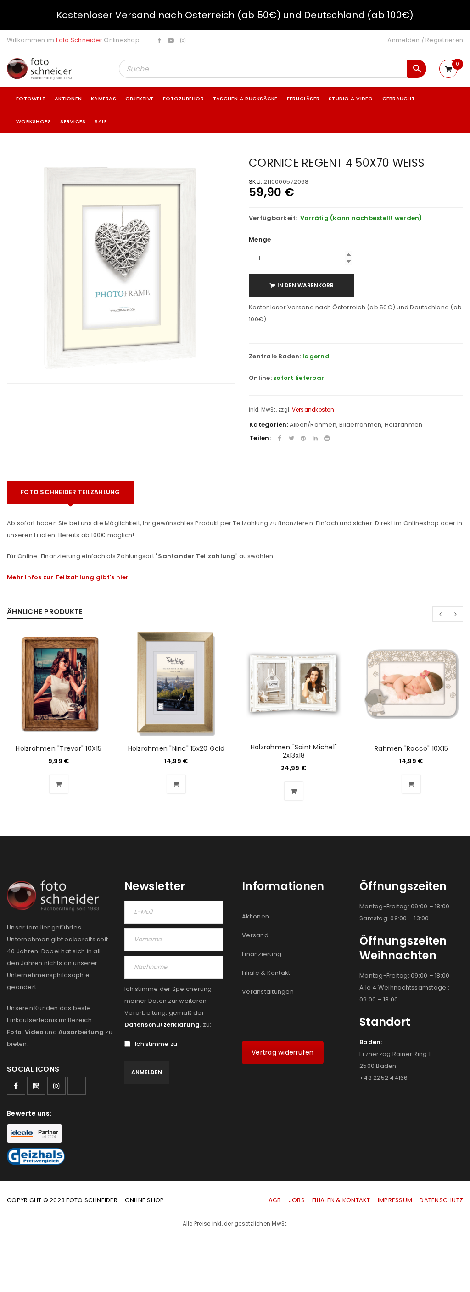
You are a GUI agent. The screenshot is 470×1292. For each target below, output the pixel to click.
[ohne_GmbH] (56, 896)
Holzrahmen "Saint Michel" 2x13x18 (294, 751)
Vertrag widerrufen (283, 1052)
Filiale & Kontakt (266, 972)
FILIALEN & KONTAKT (341, 1200)
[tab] (70, 492)
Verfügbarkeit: (273, 218)
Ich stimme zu (156, 1044)
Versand (255, 935)
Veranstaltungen (268, 991)
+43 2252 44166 (383, 1077)
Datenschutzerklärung (162, 1024)
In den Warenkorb (305, 285)
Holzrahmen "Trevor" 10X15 (58, 748)
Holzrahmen (404, 424)
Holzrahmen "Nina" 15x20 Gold (176, 748)
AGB (276, 1200)
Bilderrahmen (360, 424)
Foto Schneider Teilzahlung (70, 492)
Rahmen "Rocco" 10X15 (411, 748)
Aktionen (255, 916)
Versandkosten (313, 409)
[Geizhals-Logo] (36, 1156)
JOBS (297, 1200)
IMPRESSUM (395, 1200)
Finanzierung (261, 954)
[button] (59, 784)
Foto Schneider (79, 40)
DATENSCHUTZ (441, 1200)
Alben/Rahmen (313, 424)
